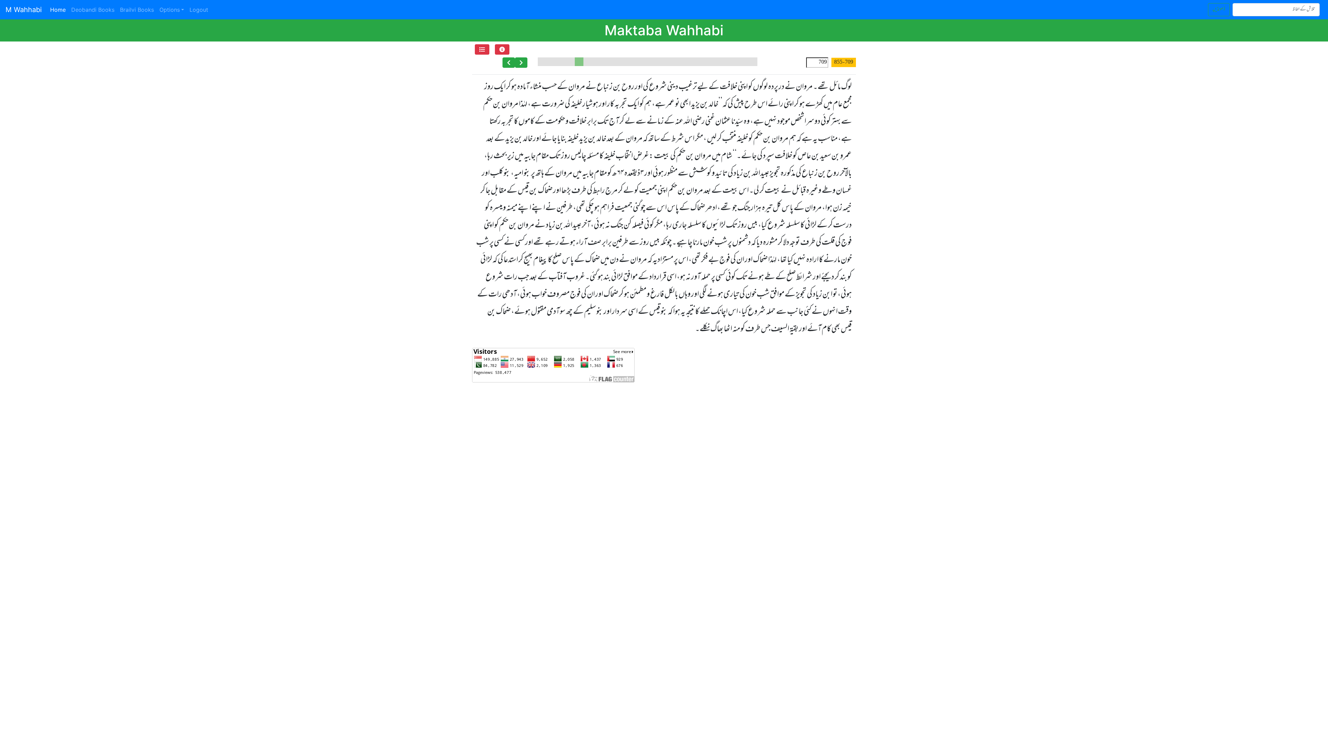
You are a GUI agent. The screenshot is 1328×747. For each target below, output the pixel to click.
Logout (199, 9)
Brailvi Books (137, 9)
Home (59, 9)
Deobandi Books (92, 9)
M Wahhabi (24, 10)
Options (169, 9)
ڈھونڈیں (1218, 9)
